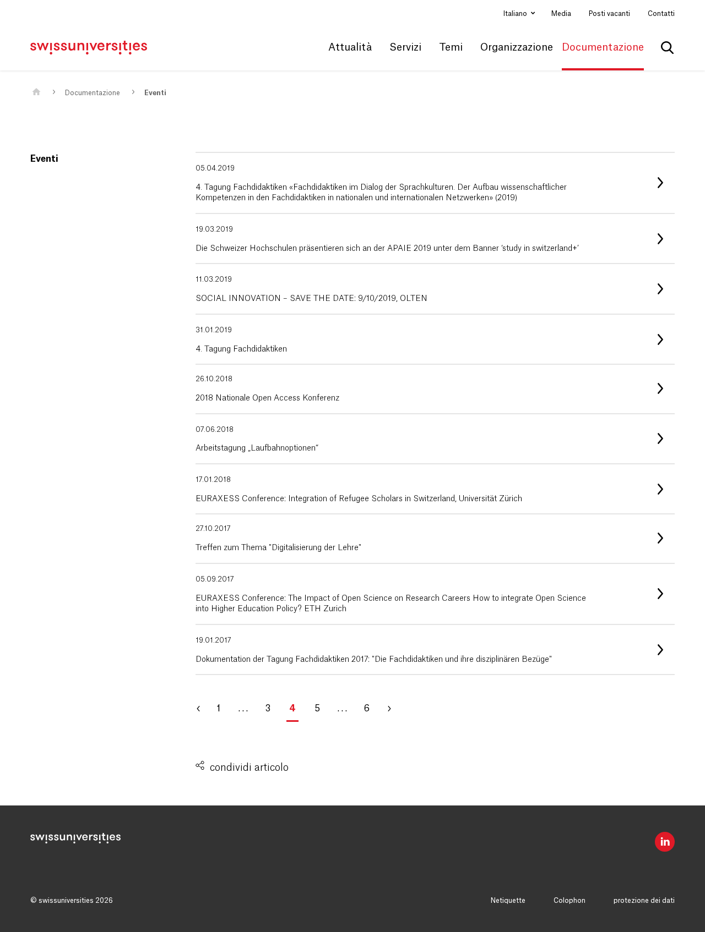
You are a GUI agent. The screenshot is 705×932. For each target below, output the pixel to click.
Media (561, 13)
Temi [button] (451, 47)
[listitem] (435, 183)
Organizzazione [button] (516, 47)
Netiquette (508, 900)
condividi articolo (249, 767)
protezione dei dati (644, 900)
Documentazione (92, 93)
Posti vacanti (609, 13)
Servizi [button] (405, 47)
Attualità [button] (350, 47)
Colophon (569, 900)
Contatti (661, 13)
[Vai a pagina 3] (204, 708)
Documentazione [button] (603, 47)
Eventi (155, 93)
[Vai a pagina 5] (394, 708)
